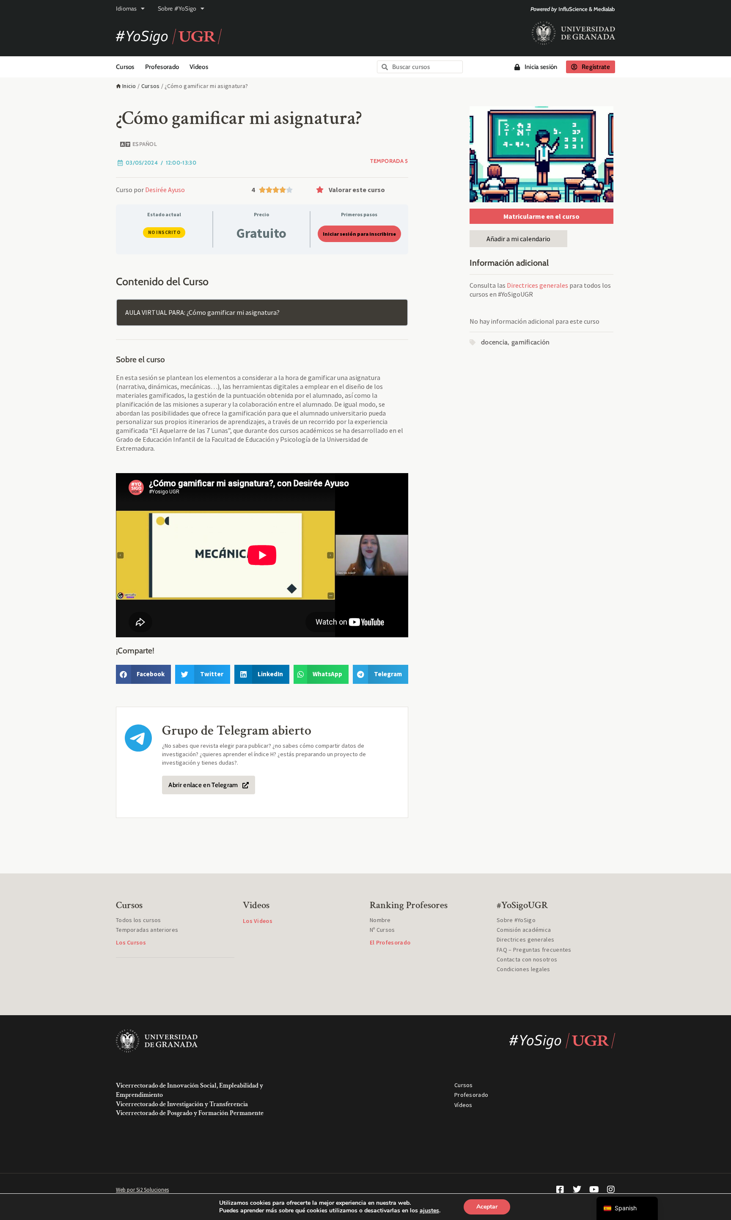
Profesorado (162, 67)
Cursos (125, 67)
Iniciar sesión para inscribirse (359, 234)
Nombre (380, 920)
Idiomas (126, 8)
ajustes (429, 1210)
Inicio (129, 86)
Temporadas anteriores (147, 930)
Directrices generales (537, 285)
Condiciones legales (523, 969)
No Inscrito (164, 232)
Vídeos (199, 67)
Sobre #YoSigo (177, 8)
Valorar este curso (357, 189)
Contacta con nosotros (527, 959)
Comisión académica (524, 930)
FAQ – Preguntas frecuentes (534, 949)
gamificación (530, 342)
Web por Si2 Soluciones (142, 1189)
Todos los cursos (138, 920)
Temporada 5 (389, 160)
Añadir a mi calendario (518, 238)
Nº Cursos (382, 930)
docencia (494, 342)
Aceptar (486, 1207)
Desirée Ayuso (165, 189)
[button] (360, 189)
